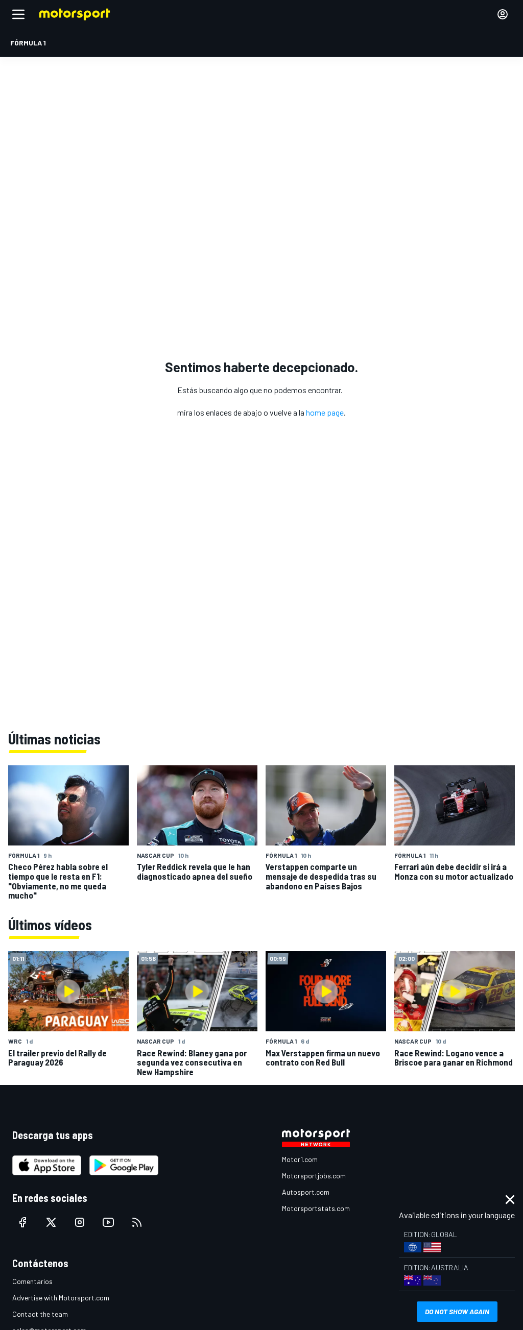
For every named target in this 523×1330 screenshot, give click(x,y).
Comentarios (32, 1281)
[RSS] (137, 1222)
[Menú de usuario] (502, 14)
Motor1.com (300, 1159)
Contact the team (40, 1314)
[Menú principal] (18, 14)
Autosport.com (305, 1192)
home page (325, 412)
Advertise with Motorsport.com (60, 1297)
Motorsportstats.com (316, 1208)
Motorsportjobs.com (314, 1175)
